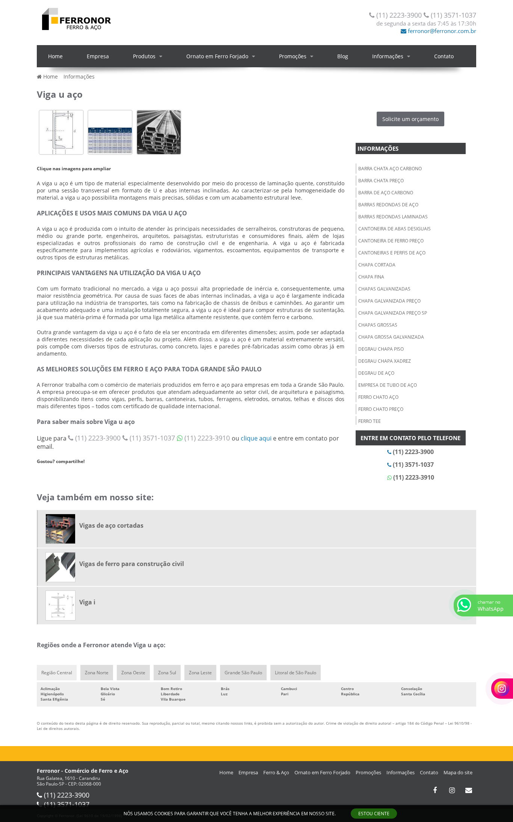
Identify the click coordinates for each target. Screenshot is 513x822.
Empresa (98, 56)
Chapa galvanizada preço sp (392, 313)
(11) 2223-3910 (207, 437)
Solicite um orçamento (410, 119)
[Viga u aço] (61, 131)
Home (55, 56)
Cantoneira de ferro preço (391, 241)
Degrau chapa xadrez (384, 361)
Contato (444, 56)
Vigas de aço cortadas (111, 525)
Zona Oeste (133, 672)
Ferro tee (369, 421)
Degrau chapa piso (381, 349)
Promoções (292, 56)
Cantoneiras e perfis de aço (391, 253)
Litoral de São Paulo (295, 672)
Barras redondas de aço (388, 204)
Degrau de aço (376, 373)
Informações (387, 56)
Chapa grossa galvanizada (391, 337)
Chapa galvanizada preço (389, 301)
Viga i (87, 602)
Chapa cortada (376, 265)
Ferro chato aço (378, 397)
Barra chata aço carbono (390, 168)
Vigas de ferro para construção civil (131, 564)
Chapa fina (371, 277)
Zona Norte (97, 672)
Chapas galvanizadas (384, 289)
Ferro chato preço (380, 409)
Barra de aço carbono (385, 192)
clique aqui (256, 438)
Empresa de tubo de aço (387, 385)
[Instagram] (451, 790)
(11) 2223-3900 (399, 15)
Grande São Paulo (243, 672)
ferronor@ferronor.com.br (441, 31)
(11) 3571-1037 (452, 15)
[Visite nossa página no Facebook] (434, 790)
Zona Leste (200, 672)
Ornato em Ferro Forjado (217, 56)
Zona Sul (167, 672)
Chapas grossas (377, 325)
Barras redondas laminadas (393, 216)
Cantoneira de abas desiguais (394, 229)
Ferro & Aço (276, 772)
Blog (342, 56)
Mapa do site (458, 772)
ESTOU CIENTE (373, 813)
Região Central (56, 672)
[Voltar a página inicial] (76, 18)
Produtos (144, 56)
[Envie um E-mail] (468, 790)
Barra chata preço (381, 180)
